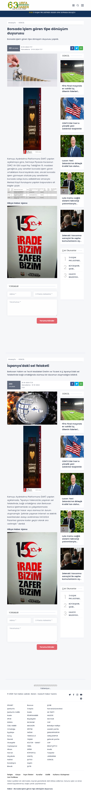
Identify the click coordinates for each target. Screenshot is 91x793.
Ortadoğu (11, 729)
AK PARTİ (50, 712)
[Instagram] (77, 695)
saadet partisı (53, 729)
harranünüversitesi (54, 709)
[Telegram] (81, 699)
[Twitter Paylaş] (77, 48)
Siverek (10, 739)
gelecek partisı (53, 739)
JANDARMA (51, 756)
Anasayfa (12, 23)
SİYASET (10, 705)
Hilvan (9, 749)
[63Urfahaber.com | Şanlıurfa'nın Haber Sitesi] (18, 5)
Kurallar (39, 774)
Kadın (9, 715)
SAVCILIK (50, 719)
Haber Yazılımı (51, 694)
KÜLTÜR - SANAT (33, 743)
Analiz (49, 749)
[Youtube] (81, 695)
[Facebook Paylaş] (72, 48)
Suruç (9, 736)
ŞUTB (29, 766)
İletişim (10, 774)
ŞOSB (49, 705)
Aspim (29, 763)
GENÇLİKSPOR (52, 736)
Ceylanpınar (12, 746)
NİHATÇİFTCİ (52, 746)
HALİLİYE (50, 715)
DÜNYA (10, 722)
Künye (18, 774)
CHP (48, 722)
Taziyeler (50, 753)
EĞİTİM (29, 729)
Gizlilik (47, 774)
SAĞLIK (30, 732)
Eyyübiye (10, 732)
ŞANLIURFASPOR (53, 732)
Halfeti (10, 760)
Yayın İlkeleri (28, 774)
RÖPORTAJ (31, 753)
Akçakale (11, 756)
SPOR (9, 719)
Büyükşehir (31, 719)
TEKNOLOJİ (31, 736)
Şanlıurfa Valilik (13, 712)
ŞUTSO (29, 760)
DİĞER (29, 749)
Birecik (9, 766)
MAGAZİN (31, 726)
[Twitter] (70, 695)
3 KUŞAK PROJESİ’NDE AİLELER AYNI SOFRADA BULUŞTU (52, 12)
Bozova (30, 705)
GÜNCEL (21, 23)
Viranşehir (11, 743)
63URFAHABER (32, 715)
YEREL (29, 746)
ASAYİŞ (30, 756)
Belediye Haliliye (53, 726)
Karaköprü (11, 763)
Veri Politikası (12, 777)
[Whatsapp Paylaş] (81, 48)
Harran (10, 753)
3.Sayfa (30, 709)
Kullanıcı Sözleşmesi (61, 774)
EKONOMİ (31, 722)
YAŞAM (30, 739)
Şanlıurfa (11, 709)
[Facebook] (73, 695)
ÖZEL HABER (11, 726)
